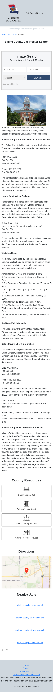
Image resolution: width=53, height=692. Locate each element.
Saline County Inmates (26, 523)
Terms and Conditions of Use (26, 674)
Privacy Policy (26, 671)
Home (4, 34)
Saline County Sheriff (26, 509)
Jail (12, 34)
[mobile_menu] (46, 13)
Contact (26, 668)
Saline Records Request (26, 538)
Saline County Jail (26, 495)
